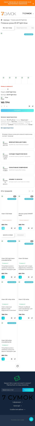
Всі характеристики (7, 128)
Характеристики (22, 28)
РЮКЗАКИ (20, 235)
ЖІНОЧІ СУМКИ (8, 235)
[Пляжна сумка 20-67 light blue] (6, 80)
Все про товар (7, 28)
